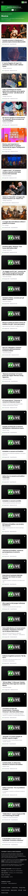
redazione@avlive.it (12, 883)
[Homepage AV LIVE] (24, 2)
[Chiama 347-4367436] (13, 10)
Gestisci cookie (4, 892)
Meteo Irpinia (14, 890)
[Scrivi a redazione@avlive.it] (15, 10)
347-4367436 (4, 883)
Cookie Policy (15, 887)
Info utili (20, 890)
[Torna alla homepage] (2, 2)
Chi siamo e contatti (5, 887)
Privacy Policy (22, 887)
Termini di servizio (5, 890)
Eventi (24, 890)
